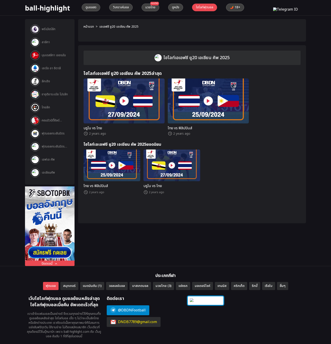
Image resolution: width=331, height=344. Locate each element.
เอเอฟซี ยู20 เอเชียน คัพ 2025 (118, 27)
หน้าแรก (89, 27)
